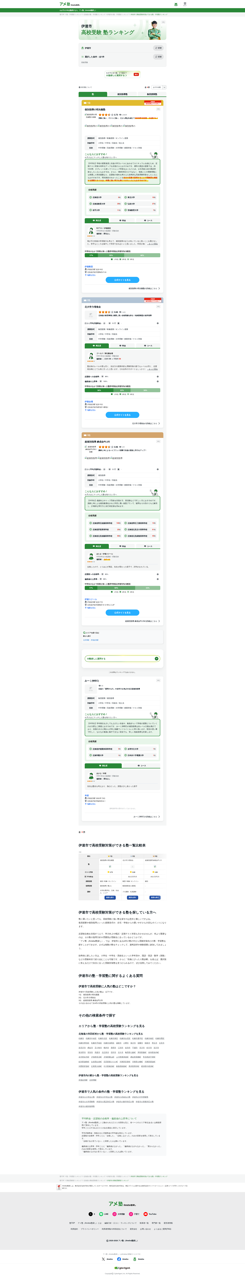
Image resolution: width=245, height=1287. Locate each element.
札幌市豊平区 (137, 1038)
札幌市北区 (102, 1038)
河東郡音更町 (125, 1061)
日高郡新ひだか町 (111, 1061)
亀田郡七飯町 (130, 1052)
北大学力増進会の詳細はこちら (144, 423)
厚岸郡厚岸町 (134, 1066)
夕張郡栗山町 (109, 1057)
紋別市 (127, 1047)
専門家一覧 (156, 1223)
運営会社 (133, 1229)
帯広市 (154, 1043)
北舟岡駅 (86, 640)
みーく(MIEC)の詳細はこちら (145, 816)
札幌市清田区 (109, 1043)
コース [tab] (149, 220)
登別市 (90, 1052)
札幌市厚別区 (84, 1043)
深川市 (156, 1047)
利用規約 (74, 1229)
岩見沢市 (82, 1047)
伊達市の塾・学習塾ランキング (118, 14)
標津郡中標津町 (147, 1066)
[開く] (157, 323)
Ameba (110, 1259)
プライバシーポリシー (90, 1229)
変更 (160, 48)
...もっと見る (152, 244)
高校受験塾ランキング (74, 1180)
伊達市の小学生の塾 (87, 1097)
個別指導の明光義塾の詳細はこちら (143, 288)
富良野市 (82, 1052)
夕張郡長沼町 (96, 1057)
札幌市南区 (149, 1038)
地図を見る (91, 275)
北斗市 (120, 1052)
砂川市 (149, 1047)
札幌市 (81, 1038)
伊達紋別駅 (95, 640)
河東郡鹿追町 (150, 1061)
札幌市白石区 (125, 1038)
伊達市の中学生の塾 (104, 1097)
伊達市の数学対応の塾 (125, 1101)
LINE (106, 1214)
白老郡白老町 (96, 1061)
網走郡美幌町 (135, 1057)
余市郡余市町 (84, 1057)
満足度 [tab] (98, 220)
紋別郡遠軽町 (84, 1061)
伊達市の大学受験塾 (87, 1101)
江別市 (120, 1047)
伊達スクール (91, 599)
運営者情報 (168, 1223)
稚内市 (106, 1047)
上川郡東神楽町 (122, 1057)
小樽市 (126, 1043)
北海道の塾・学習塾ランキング (94, 14)
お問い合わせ (145, 1229)
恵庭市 (97, 1052)
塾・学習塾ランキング (74, 14)
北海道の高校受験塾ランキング (94, 1180)
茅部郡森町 (142, 1052)
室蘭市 (140, 1043)
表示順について (86, 87)
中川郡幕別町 (109, 1066)
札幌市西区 (159, 1038)
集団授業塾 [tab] (152, 94)
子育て (136, 1214)
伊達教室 (89, 266)
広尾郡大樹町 (96, 1066)
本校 (87, 795)
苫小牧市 (98, 1047)
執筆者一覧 (144, 1223)
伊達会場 (89, 401)
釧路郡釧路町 (121, 1066)
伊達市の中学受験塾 (140, 1097)
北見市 (161, 1043)
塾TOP (62, 14)
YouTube (152, 1214)
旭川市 (133, 1043)
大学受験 (121, 1214)
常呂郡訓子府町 (149, 1057)
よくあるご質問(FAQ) (162, 1229)
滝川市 (142, 1047)
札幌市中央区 (91, 1038)
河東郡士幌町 (137, 1061)
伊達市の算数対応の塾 (145, 1101)
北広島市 (105, 1052)
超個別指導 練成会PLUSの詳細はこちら (141, 621)
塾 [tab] (93, 94)
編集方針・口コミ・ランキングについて (121, 1223)
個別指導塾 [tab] (122, 94)
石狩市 (113, 1052)
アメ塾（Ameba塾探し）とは (89, 1223)
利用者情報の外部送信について (114, 1229)
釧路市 (147, 1043)
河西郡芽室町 (84, 1066)
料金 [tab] (124, 220)
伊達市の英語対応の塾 (105, 1101)
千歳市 (135, 1047)
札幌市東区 (113, 1038)
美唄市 (113, 1047)
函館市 (118, 1043)
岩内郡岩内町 (153, 1052)
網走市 (90, 1047)
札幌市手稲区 (96, 1043)
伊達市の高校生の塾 (122, 1097)
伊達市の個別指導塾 (87, 1106)
